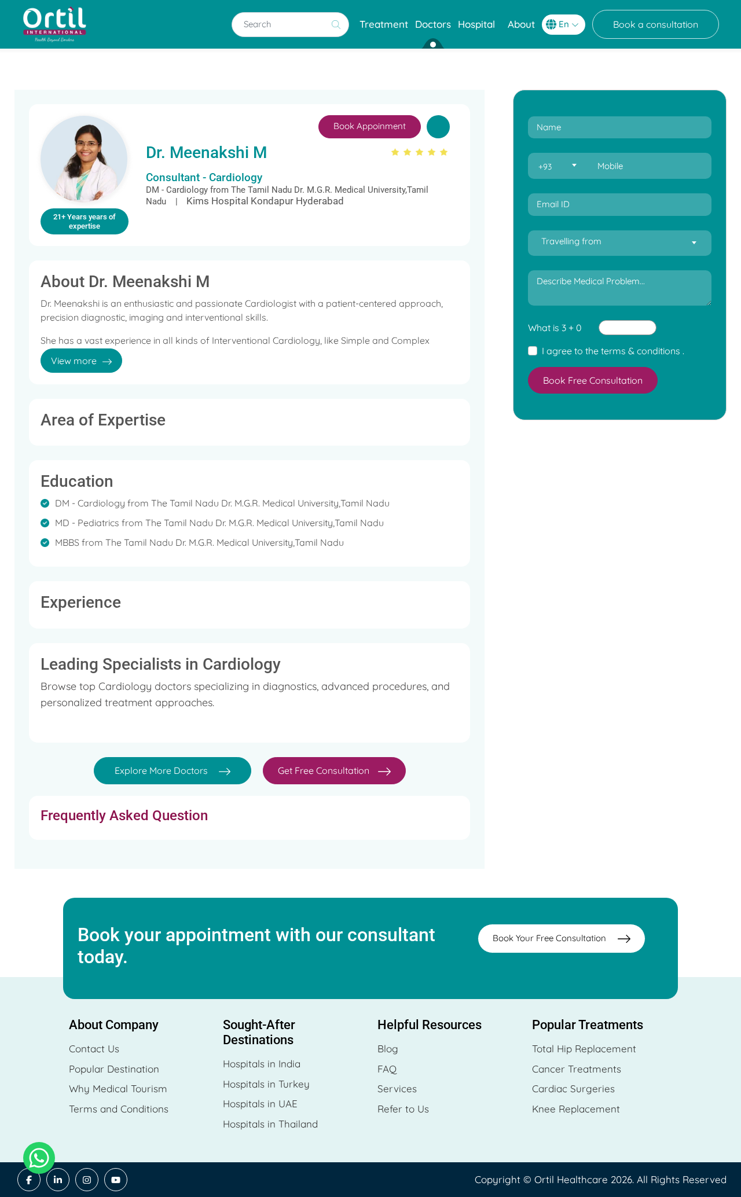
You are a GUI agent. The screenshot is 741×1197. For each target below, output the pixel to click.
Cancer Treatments (576, 1069)
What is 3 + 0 (555, 327)
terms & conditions (640, 351)
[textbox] (557, 167)
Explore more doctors (162, 770)
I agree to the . (613, 351)
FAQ (387, 1069)
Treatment (384, 24)
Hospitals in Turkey (266, 1084)
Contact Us (94, 1048)
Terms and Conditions (118, 1109)
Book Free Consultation (593, 380)
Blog (387, 1048)
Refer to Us (403, 1109)
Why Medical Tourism (118, 1088)
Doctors (433, 24)
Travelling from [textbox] (571, 241)
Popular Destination (114, 1069)
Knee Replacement (576, 1109)
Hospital (476, 24)
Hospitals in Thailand (270, 1124)
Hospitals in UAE (260, 1103)
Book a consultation (655, 24)
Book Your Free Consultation (549, 937)
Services (397, 1088)
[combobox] (557, 166)
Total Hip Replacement (584, 1048)
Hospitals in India (261, 1064)
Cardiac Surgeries (573, 1088)
